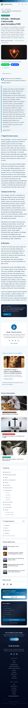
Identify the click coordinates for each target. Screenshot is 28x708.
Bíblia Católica (6, 606)
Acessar (6, 314)
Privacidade (14, 678)
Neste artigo (7, 73)
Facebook (15, 64)
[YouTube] (11, 584)
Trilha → (23, 521)
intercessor (15, 170)
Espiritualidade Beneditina (9, 412)
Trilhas (14, 662)
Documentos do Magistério (8, 610)
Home (14, 660)
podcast (17, 311)
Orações (14, 691)
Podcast (14, 693)
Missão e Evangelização (9, 434)
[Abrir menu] (25, 4)
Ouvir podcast (15, 622)
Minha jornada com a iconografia (10, 414)
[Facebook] (4, 584)
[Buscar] (22, 4)
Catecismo (14, 688)
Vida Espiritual (8, 9)
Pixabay (11, 703)
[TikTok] (15, 340)
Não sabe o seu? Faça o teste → (9, 535)
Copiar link (6, 67)
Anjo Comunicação (15, 701)
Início (2, 9)
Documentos (14, 690)
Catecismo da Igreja (7, 608)
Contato (14, 676)
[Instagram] (12, 340)
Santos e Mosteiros (7, 614)
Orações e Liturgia (7, 612)
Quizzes (14, 670)
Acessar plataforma (14, 619)
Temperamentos (14, 664)
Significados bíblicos (14, 666)
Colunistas (14, 672)
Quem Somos (14, 674)
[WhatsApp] (18, 340)
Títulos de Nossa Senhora (14, 668)
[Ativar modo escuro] (19, 4)
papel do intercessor (13, 141)
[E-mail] (9, 340)
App (4, 616)
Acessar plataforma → (14, 696)
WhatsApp (6, 64)
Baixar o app (19, 1)
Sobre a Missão (14, 343)
